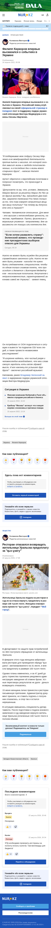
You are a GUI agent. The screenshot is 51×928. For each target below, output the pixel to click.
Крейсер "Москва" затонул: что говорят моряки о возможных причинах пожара (25, 407)
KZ (43, 15)
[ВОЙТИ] (47, 15)
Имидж (39, 21)
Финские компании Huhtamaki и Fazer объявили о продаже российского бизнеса (26, 396)
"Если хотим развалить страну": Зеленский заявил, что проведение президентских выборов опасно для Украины (24, 239)
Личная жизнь (29, 21)
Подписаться (25, 734)
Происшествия (17, 35)
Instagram (27, 517)
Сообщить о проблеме (25, 906)
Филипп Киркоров (19, 442)
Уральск (34, 759)
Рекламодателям (25, 913)
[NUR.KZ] (25, 15)
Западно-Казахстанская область (15, 759)
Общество (6, 531)
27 (6, 779)
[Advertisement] (25, 136)
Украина (6, 442)
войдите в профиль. (15, 486)
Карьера (18, 21)
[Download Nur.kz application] (25, 5)
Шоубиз (6, 21)
